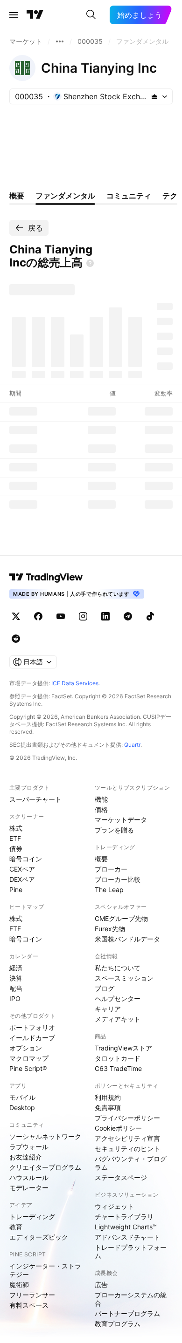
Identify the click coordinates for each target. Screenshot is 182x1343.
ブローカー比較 (117, 879)
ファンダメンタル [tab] (65, 195)
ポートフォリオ (32, 1027)
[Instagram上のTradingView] (83, 616)
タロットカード (117, 1058)
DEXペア (22, 879)
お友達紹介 (25, 1157)
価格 (101, 809)
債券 (15, 848)
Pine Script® (28, 1068)
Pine (15, 889)
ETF (15, 838)
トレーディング (32, 1216)
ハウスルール (29, 1177)
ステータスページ (121, 1177)
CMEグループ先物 (121, 918)
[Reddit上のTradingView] (15, 638)
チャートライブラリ (124, 1216)
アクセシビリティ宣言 (127, 1138)
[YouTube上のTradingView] (60, 616)
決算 (15, 978)
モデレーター (29, 1188)
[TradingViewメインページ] (46, 577)
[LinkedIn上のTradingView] (105, 616)
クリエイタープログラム (45, 1167)
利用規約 (108, 1097)
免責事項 (108, 1107)
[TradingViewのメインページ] (35, 14)
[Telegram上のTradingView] (127, 616)
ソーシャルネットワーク (45, 1136)
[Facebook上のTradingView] (38, 616)
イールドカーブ (32, 1038)
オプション (25, 1048)
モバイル (22, 1097)
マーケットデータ (121, 820)
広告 (101, 1284)
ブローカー (111, 869)
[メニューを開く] (13, 15)
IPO (15, 998)
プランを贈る (114, 830)
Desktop (22, 1107)
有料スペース (29, 1305)
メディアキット (117, 1019)
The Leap (109, 889)
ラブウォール (29, 1147)
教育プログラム (117, 1324)
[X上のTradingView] (15, 616)
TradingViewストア (123, 1048)
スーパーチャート (35, 799)
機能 (101, 799)
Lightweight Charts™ (126, 1227)
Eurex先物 (110, 929)
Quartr (132, 744)
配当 (15, 988)
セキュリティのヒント (127, 1148)
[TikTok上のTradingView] (150, 616)
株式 (15, 828)
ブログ (104, 988)
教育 (15, 1227)
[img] (154, 96)
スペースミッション (124, 978)
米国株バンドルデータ (127, 939)
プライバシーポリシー (127, 1118)
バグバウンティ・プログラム (131, 1163)
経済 (15, 968)
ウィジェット (114, 1206)
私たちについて (117, 968)
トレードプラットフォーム (131, 1251)
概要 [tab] (16, 195)
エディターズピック (38, 1237)
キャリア (108, 1009)
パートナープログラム (127, 1313)
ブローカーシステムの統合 (131, 1299)
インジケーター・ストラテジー (45, 1270)
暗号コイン (25, 859)
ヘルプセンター (117, 998)
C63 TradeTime (118, 1068)
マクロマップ (29, 1058)
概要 (101, 859)
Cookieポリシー (118, 1128)
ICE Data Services (74, 683)
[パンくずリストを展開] (60, 41)
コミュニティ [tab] (128, 195)
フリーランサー (32, 1295)
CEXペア (22, 869)
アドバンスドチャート (127, 1237)
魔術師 (19, 1284)
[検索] (91, 15)
